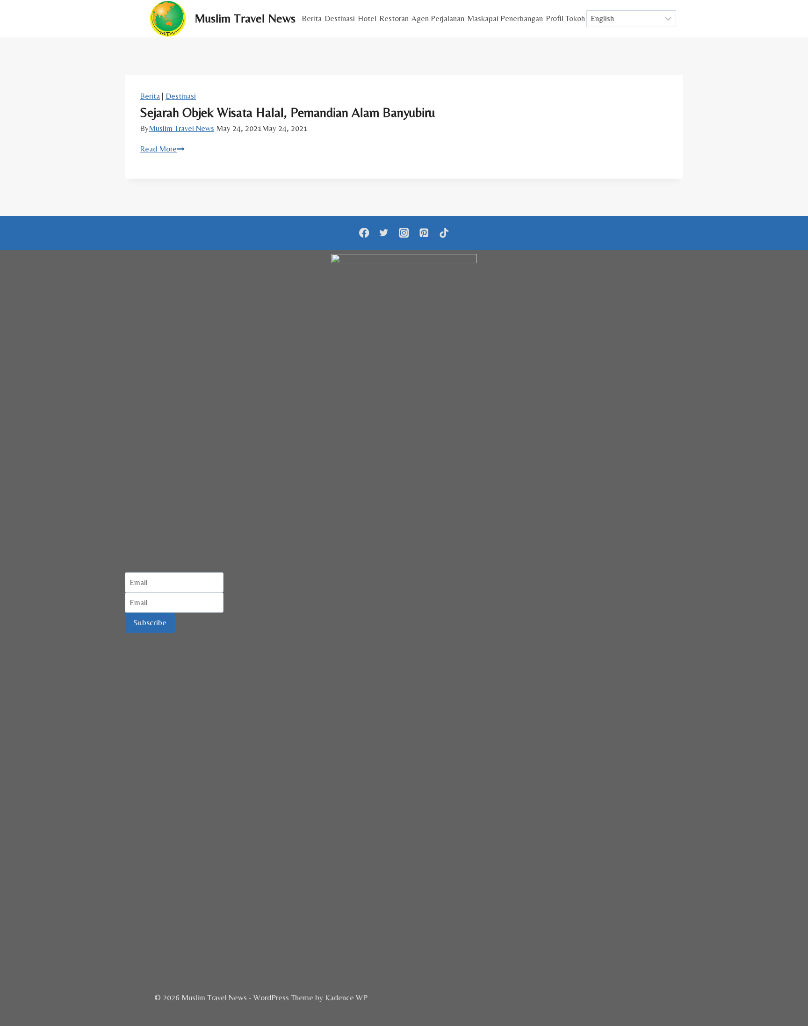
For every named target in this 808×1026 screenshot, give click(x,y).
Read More (162, 148)
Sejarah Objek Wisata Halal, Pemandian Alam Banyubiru (287, 112)
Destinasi (340, 18)
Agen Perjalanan (437, 18)
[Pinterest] (424, 233)
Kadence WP (346, 997)
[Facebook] (364, 233)
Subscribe (149, 622)
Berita (312, 18)
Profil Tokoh (565, 18)
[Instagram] (404, 233)
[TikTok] (444, 233)
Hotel (367, 18)
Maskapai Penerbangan (505, 18)
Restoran (394, 18)
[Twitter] (384, 233)
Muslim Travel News (181, 128)
